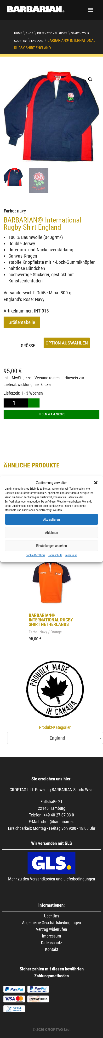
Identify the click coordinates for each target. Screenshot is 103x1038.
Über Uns (51, 915)
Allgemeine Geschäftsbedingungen (51, 922)
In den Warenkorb (51, 414)
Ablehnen (51, 532)
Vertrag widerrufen (51, 929)
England (37, 40)
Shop (29, 33)
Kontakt (51, 949)
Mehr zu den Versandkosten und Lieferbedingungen (51, 878)
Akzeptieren (51, 519)
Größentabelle (21, 322)
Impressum (71, 555)
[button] (95, 482)
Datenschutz (55, 555)
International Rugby (52, 33)
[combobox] (55, 738)
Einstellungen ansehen (51, 546)
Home (18, 33)
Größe (28, 345)
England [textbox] (53, 738)
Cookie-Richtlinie (35, 555)
